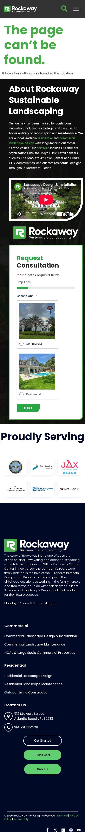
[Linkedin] (63, 830)
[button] (76, 9)
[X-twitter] (55, 830)
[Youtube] (79, 830)
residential (45, 138)
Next (28, 407)
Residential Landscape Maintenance (33, 684)
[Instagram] (71, 830)
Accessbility (20, 819)
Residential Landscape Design (28, 675)
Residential (33, 394)
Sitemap (62, 815)
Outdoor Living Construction (27, 692)
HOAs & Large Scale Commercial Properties (39, 652)
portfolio (43, 148)
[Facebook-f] (47, 830)
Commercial (34, 343)
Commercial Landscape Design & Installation (40, 636)
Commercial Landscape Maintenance (34, 644)
